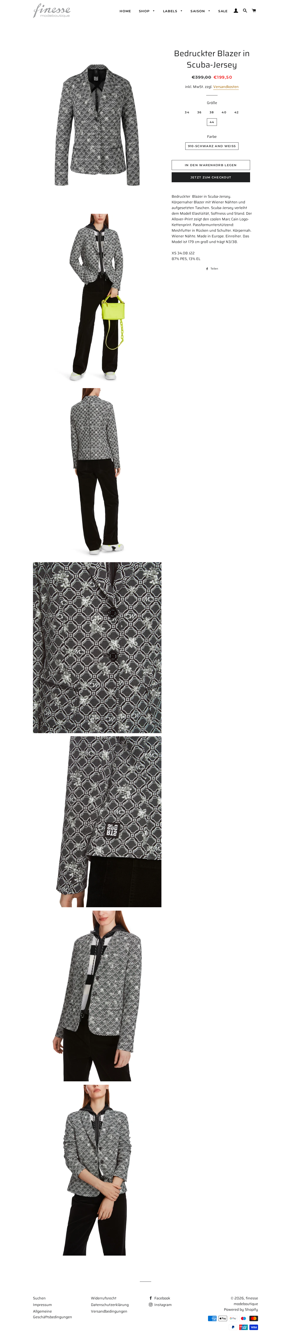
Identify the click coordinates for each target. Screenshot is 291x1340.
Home (125, 11)
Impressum (42, 1305)
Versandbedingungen (109, 1311)
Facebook (161, 1298)
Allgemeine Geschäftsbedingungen (52, 1314)
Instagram (162, 1305)
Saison (198, 11)
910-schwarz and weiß (212, 146)
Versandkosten (226, 87)
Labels (171, 11)
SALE (223, 11)
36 (199, 112)
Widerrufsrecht (103, 1298)
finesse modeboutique (246, 1301)
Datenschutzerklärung (110, 1305)
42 (236, 112)
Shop (145, 11)
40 (224, 112)
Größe (212, 103)
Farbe (212, 136)
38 (212, 112)
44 (212, 122)
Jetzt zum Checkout (211, 177)
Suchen (39, 1298)
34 (187, 112)
